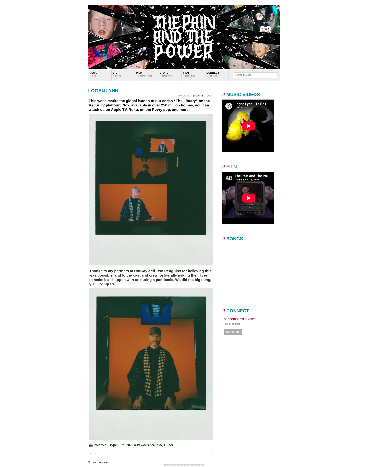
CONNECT (212, 74)
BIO (117, 74)
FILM (189, 74)
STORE (166, 74)
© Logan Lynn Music (99, 462)
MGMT (144, 74)
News (93, 74)
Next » (93, 453)
